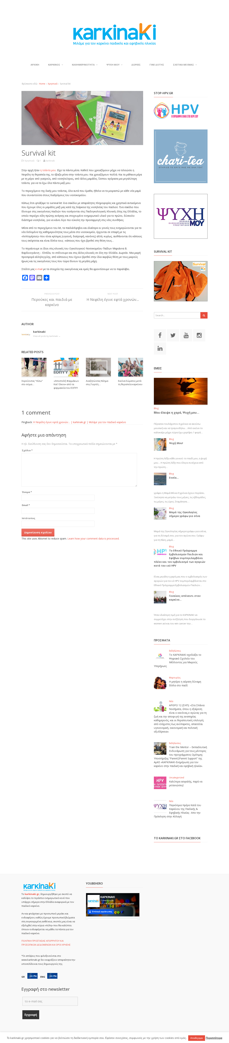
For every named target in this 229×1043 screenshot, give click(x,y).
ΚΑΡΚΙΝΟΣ (54, 64)
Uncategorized (176, 777)
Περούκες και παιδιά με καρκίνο (51, 302)
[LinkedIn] (160, 348)
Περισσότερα (214, 1037)
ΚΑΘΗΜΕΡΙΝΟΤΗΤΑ (83, 64)
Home (42, 83)
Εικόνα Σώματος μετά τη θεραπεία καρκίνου (130, 382)
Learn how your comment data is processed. (93, 538)
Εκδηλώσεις (175, 650)
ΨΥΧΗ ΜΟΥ (113, 64)
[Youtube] (186, 335)
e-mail (39, 269)
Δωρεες (136, 64)
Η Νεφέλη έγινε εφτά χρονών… (113, 299)
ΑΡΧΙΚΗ (35, 64)
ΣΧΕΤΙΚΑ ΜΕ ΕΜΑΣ (183, 64)
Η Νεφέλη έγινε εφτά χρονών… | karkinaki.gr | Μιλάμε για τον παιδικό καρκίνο (79, 422)
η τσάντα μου (48, 170)
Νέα (171, 701)
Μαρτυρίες (175, 677)
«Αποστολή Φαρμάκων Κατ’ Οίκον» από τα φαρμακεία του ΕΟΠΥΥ (66, 384)
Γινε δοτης (157, 64)
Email (26, 505)
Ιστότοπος (28, 518)
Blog (156, 408)
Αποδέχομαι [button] (196, 1038)
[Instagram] (199, 335)
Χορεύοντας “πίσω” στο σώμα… (32, 382)
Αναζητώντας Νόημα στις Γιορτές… (97, 382)
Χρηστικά (52, 83)
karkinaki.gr (32, 894)
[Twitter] (173, 335)
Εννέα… (174, 477)
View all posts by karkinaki (46, 336)
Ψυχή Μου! (176, 443)
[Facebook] (160, 335)
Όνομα (27, 492)
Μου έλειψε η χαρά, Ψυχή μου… (176, 413)
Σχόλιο (27, 450)
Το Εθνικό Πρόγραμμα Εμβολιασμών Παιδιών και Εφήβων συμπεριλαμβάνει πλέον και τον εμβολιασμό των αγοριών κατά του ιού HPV (179, 558)
